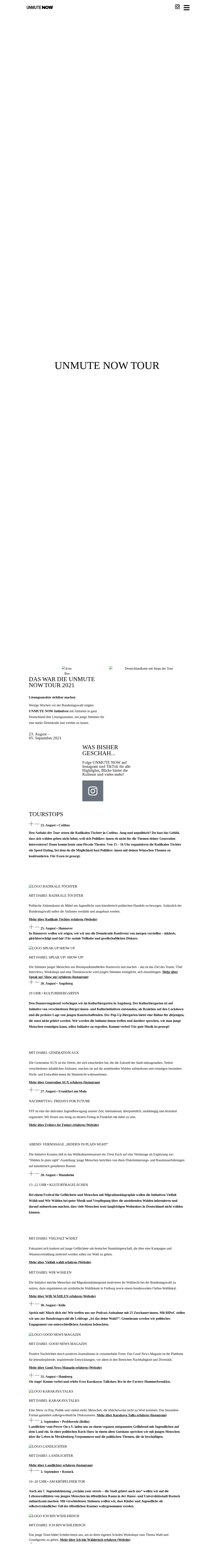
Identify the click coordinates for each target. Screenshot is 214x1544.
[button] (107, 824)
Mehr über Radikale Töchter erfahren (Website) (63, 919)
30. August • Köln (53, 1305)
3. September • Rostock (57, 1471)
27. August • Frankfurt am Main (64, 1091)
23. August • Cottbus (55, 825)
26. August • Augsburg (57, 983)
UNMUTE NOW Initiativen (49, 711)
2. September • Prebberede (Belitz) (65, 1421)
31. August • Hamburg (56, 1376)
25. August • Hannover (57, 928)
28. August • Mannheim (57, 1175)
